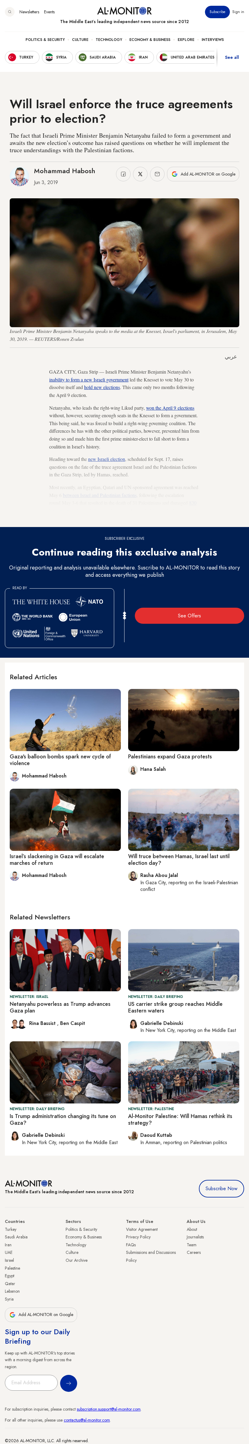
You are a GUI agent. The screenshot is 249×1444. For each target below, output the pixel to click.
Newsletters (29, 12)
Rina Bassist (43, 1023)
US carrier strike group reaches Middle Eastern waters (175, 1007)
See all (232, 57)
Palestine (12, 1268)
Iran (8, 1245)
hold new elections (102, 387)
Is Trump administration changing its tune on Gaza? (63, 1119)
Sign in (238, 12)
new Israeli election (106, 459)
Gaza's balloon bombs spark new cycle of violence (60, 760)
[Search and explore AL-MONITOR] (10, 12)
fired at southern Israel (108, 518)
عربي (231, 357)
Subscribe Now (221, 1188)
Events (49, 12)
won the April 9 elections (170, 408)
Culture (80, 40)
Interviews (213, 40)
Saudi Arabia (16, 1237)
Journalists (195, 1237)
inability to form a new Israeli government (88, 379)
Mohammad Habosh (64, 171)
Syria (9, 1299)
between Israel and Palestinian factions (100, 495)
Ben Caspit (72, 1023)
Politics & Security (45, 40)
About (192, 1229)
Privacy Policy (138, 1237)
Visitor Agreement (142, 1229)
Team (191, 1245)
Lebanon (12, 1291)
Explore (186, 40)
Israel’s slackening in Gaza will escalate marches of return (57, 859)
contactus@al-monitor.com (87, 1420)
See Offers (189, 615)
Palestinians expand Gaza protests (170, 757)
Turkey (10, 1229)
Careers (194, 1252)
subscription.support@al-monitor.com (109, 1409)
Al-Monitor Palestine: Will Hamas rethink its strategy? (180, 1119)
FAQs (131, 1245)
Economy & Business (149, 40)
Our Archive (76, 1260)
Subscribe (217, 12)
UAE (8, 1252)
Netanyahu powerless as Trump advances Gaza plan (60, 1007)
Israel (9, 1260)
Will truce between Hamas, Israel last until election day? (179, 859)
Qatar (10, 1284)
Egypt (9, 1276)
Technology (109, 40)
